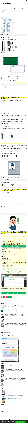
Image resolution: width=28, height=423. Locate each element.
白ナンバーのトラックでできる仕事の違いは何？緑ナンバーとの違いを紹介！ (15, 310)
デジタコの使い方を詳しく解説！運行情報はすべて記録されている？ (14, 314)
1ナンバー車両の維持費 (4, 24)
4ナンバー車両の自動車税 (6, 29)
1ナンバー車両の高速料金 (6, 27)
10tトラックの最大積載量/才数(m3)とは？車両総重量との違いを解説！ (13, 398)
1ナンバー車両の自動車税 (6, 25)
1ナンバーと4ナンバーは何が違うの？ (8, 22)
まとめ (2, 32)
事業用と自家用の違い (5, 23)
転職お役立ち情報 (14, 416)
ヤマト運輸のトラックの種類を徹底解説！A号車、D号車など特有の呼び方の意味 (14, 395)
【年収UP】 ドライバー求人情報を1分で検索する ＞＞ (14, 293)
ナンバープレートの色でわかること (7, 20)
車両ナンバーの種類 (4, 18)
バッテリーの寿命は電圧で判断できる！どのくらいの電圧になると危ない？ (14, 369)
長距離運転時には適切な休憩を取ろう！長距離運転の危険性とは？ (13, 365)
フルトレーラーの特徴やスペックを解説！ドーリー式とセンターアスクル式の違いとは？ (16, 378)
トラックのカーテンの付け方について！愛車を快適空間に (12, 305)
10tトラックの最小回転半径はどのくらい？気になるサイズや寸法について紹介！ (14, 392)
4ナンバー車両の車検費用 (6, 30)
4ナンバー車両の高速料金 (6, 31)
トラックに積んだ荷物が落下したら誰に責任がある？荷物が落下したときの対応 (15, 323)
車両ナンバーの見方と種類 (6, 19)
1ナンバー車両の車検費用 (6, 26)
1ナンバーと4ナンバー (4, 21)
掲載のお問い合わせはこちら (20, 421)
